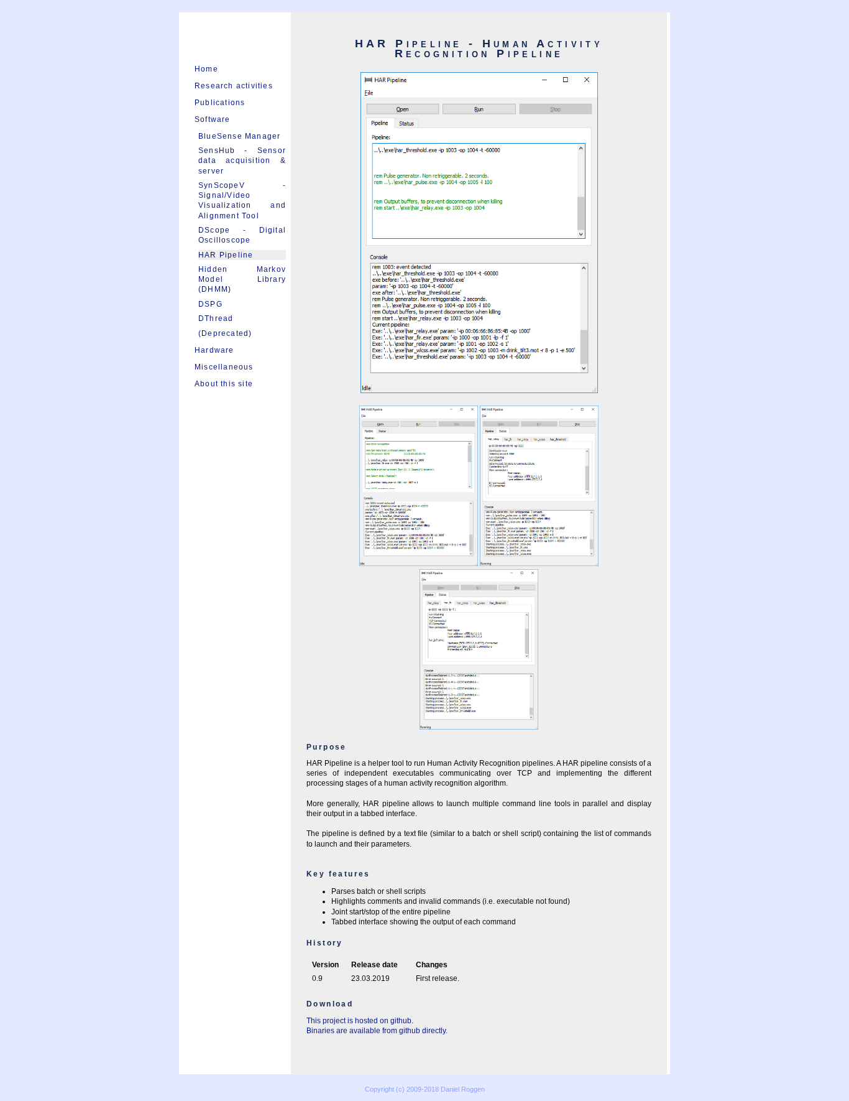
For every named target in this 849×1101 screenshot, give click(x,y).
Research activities (234, 85)
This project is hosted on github (358, 1020)
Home (206, 69)
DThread (215, 318)
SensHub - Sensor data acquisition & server (242, 160)
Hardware (214, 350)
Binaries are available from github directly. (376, 1030)
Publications (220, 102)
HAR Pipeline (225, 255)
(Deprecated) (225, 333)
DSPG (210, 304)
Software (213, 119)
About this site (224, 383)
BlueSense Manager (239, 136)
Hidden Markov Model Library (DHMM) (242, 279)
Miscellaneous (224, 367)
